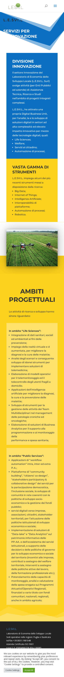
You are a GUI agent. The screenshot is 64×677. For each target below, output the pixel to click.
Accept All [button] (29, 670)
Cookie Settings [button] (12, 670)
